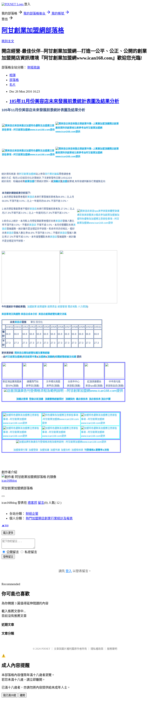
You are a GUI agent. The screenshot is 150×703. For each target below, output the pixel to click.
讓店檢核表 (82, 399)
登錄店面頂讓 (36, 399)
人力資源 (82, 306)
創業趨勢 (42, 306)
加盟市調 (55, 450)
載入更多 (8, 532)
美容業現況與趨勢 (11, 314)
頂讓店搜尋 (22, 399)
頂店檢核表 (95, 399)
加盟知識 (44, 450)
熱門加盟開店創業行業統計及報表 (49, 518)
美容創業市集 (30, 356)
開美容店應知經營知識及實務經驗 (32, 353)
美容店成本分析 (29, 314)
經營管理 (62, 306)
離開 (22, 695)
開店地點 (72, 306)
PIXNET (45, 648)
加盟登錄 (33, 450)
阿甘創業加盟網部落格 (33, 30)
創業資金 (52, 306)
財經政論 (33, 67)
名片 (12, 84)
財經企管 (32, 513)
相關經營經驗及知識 (65, 356)
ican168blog (9, 480)
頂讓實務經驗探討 (54, 399)
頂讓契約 (70, 399)
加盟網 (42, 356)
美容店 (30, 197)
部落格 (14, 80)
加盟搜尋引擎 (20, 450)
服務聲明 (112, 648)
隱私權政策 (97, 648)
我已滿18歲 (9, 695)
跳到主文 (8, 41)
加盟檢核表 (77, 450)
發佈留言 (8, 556)
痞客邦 (32, 502)
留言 (41, 502)
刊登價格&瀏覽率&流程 (96, 450)
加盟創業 (32, 306)
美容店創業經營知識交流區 (52, 314)
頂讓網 (50, 356)
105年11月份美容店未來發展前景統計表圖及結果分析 (64, 101)
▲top (5, 525)
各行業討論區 (52, 174)
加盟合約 (65, 450)
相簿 (12, 75)
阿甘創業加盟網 (27, 174)
